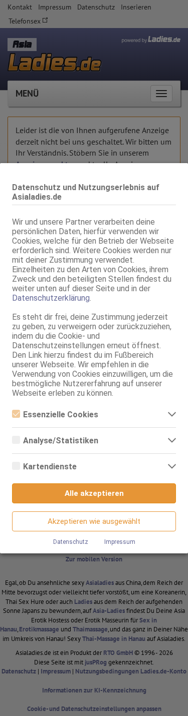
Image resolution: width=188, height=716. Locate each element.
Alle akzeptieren (94, 493)
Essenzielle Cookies (60, 414)
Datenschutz (70, 541)
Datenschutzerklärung (51, 298)
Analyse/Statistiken (60, 440)
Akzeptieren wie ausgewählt (94, 521)
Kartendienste (50, 466)
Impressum (119, 541)
